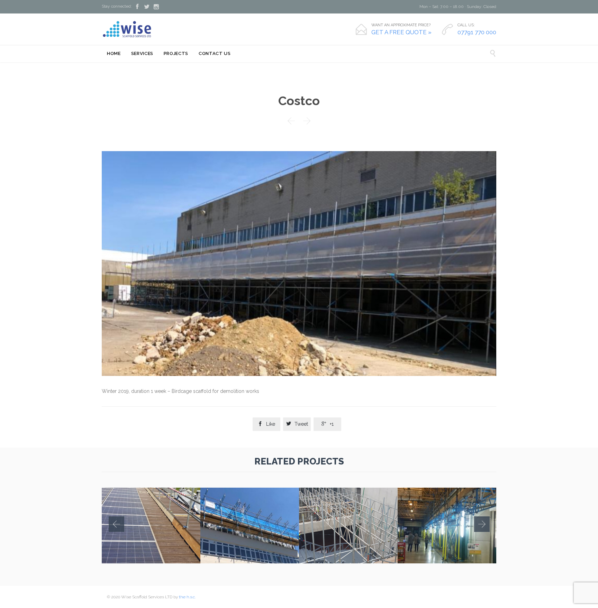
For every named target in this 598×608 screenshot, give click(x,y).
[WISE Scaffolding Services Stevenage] (127, 29)
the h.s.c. (187, 597)
